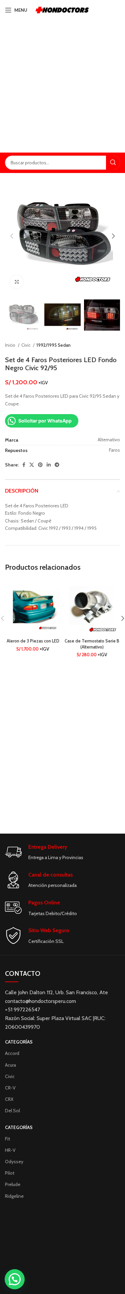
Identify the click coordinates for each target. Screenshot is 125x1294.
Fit (7, 1139)
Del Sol (12, 1111)
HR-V (10, 1150)
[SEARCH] (113, 163)
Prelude (12, 1184)
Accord (12, 1053)
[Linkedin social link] (49, 464)
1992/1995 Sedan (53, 345)
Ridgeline (14, 1196)
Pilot (9, 1173)
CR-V (10, 1088)
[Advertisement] (62, 86)
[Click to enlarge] (16, 282)
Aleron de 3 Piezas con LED (33, 640)
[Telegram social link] (57, 464)
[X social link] (31, 464)
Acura (10, 1065)
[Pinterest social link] (40, 464)
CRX (9, 1099)
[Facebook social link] (23, 464)
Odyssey (14, 1162)
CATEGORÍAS (19, 1042)
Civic (26, 345)
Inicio (10, 345)
